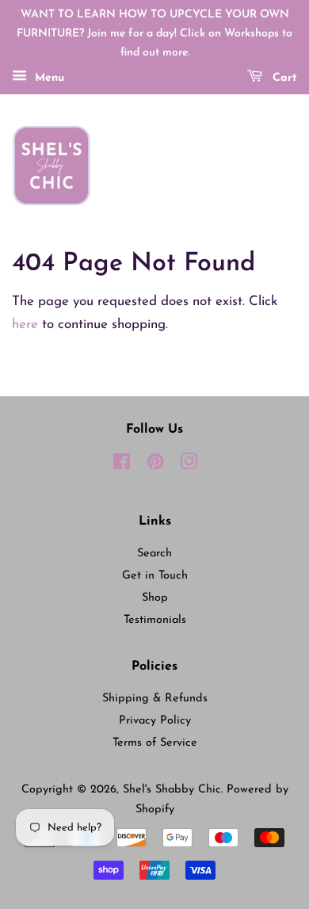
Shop (155, 598)
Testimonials (155, 620)
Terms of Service (155, 743)
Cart (283, 79)
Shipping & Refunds (155, 699)
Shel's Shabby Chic (172, 790)
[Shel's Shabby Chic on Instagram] (188, 466)
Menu (47, 79)
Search (154, 554)
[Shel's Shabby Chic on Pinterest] (155, 466)
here (25, 324)
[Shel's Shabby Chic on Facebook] (122, 466)
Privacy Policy (155, 721)
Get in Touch (155, 576)
